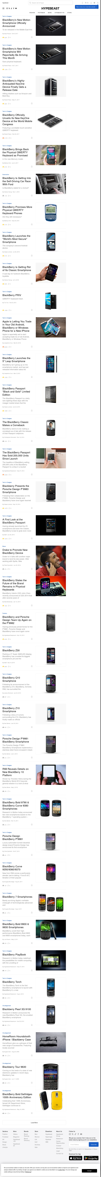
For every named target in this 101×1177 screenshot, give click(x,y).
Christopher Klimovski (10, 437)
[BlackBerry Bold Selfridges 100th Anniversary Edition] (51, 1102)
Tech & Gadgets (7, 16)
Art (3, 1139)
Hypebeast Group (59, 1135)
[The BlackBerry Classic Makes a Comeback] (51, 430)
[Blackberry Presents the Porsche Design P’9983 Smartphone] (51, 495)
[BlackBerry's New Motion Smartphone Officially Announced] (51, 26)
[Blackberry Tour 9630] (51, 1073)
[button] (22, 37)
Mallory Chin (7, 163)
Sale (36, 1147)
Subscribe (94, 1144)
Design (4, 1142)
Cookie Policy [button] (61, 1170)
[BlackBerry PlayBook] (51, 960)
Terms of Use (88, 1149)
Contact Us (59, 1153)
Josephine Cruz (8, 343)
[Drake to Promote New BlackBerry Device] (51, 557)
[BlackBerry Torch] (51, 988)
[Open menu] (3, 8)
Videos (15, 1134)
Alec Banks (7, 723)
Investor (58, 1146)
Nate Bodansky (8, 602)
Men (36, 1134)
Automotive (5, 174)
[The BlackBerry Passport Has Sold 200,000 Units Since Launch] (51, 461)
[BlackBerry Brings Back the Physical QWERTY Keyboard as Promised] (51, 156)
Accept (89, 1171)
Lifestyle (5, 1147)
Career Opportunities (60, 1142)
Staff (5, 534)
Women (37, 1137)
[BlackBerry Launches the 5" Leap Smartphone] (51, 366)
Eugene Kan (7, 1051)
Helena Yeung (8, 192)
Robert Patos (7, 65)
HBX (46, 1142)
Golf (36, 1142)
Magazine (16, 1137)
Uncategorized (6, 1005)
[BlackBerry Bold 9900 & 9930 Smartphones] (51, 932)
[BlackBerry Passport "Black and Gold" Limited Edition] (51, 398)
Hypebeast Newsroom (10, 471)
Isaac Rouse (7, 33)
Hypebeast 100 (16, 1140)
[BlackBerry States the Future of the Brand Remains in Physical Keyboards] (51, 591)
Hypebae (48, 1139)
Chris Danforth (8, 851)
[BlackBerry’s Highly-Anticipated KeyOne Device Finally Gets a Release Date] (51, 90)
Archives (37, 1145)
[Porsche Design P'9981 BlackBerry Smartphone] (51, 746)
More (50, 12)
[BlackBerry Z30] (51, 656)
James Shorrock (8, 693)
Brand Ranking (26, 1135)
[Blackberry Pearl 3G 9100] (51, 1015)
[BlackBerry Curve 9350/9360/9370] (51, 874)
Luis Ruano (7, 939)
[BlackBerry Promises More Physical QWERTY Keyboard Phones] (51, 214)
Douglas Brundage (9, 881)
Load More (34, 1123)
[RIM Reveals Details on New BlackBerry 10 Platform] (51, 778)
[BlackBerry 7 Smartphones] (51, 903)
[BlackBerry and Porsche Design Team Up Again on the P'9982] (51, 626)
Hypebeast (48, 1134)
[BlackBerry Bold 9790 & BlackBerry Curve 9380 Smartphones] (51, 812)
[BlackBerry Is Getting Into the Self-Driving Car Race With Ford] (51, 185)
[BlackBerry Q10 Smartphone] (51, 685)
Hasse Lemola (8, 252)
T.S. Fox (6, 302)
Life (36, 1139)
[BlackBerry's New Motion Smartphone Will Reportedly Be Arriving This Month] (51, 57)
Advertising (59, 1148)
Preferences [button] (28, 1172)
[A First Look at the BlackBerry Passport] (51, 527)
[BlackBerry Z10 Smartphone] (51, 716)
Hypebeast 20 (16, 1145)
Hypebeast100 (59, 12)
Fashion (32, 12)
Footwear (41, 12)
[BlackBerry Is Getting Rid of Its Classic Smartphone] (51, 274)
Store (69, 12)
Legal (58, 1151)
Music (4, 546)
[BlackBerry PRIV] (51, 301)
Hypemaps (48, 1137)
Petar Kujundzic (8, 565)
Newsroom (59, 1139)
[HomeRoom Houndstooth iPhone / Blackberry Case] (51, 1044)
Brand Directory (27, 1139)
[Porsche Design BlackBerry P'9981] (51, 844)
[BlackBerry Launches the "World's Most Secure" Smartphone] (51, 244)
